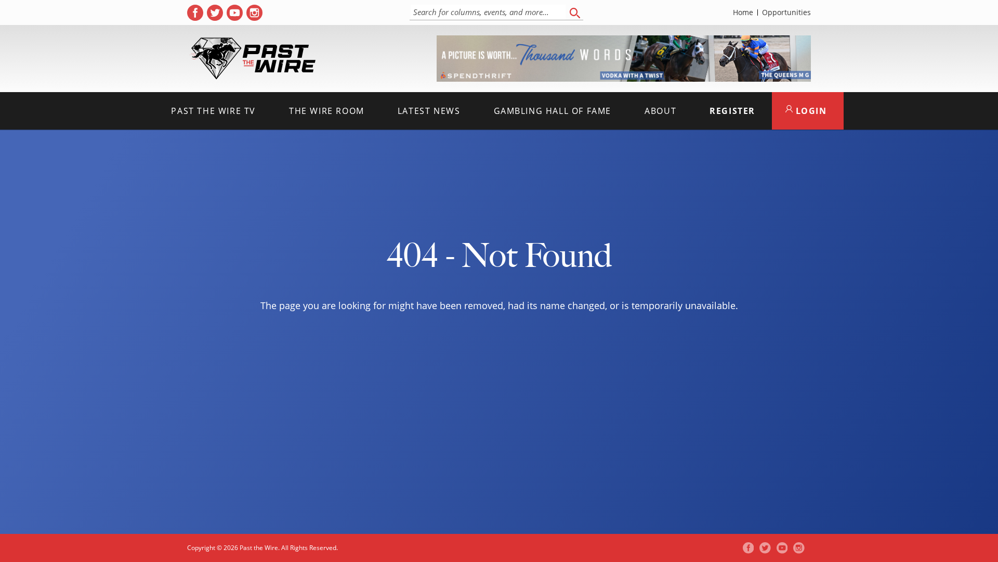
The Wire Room (326, 111)
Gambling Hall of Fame (553, 111)
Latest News (429, 111)
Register (732, 111)
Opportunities (786, 12)
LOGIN (810, 111)
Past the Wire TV (213, 111)
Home (743, 12)
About (660, 111)
